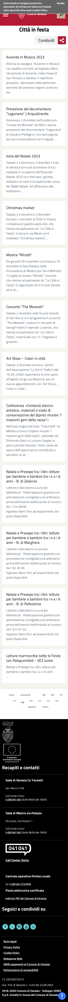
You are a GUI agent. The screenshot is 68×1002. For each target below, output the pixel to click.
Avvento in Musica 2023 (25, 57)
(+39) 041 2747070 (20, 884)
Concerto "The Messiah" (25, 306)
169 (52, 694)
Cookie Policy (40, 10)
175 (48, 700)
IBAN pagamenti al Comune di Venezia (26, 964)
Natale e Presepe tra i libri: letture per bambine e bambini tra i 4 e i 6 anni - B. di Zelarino (33, 476)
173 (30, 700)
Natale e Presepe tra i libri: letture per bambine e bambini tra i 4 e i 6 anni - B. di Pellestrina (33, 599)
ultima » (45, 706)
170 (60, 694)
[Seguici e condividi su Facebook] (5, 927)
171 (14, 700)
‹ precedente (25, 694)
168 (43, 694)
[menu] (5, 14)
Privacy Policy (11, 947)
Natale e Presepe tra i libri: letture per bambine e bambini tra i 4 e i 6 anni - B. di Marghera (33, 538)
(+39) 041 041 (13, 800)
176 (56, 700)
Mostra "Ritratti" (19, 254)
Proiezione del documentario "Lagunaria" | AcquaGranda (28, 111)
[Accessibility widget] (62, 996)
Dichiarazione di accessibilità (20, 970)
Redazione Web (12, 958)
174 (39, 700)
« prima (11, 694)
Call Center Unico (17, 860)
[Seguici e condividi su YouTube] (26, 927)
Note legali (10, 941)
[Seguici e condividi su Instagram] (19, 927)
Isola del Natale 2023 (23, 156)
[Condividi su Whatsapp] (33, 927)
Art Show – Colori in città (25, 358)
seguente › (32, 706)
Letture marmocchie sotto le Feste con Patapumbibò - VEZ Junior (33, 658)
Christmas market (20, 207)
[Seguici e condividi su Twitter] (12, 927)
